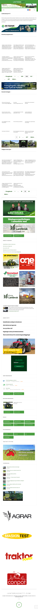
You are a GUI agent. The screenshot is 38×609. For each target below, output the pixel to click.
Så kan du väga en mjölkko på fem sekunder (14, 484)
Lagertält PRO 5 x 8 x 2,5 (18, 403)
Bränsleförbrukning (7, 424)
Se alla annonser (7, 393)
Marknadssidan (27, 421)
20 (29, 191)
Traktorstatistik (18, 421)
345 (22, 76)
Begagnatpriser (7, 421)
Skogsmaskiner (6, 437)
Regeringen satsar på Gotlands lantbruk (9, 249)
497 (9, 79)
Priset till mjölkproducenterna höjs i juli (13, 487)
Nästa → (14, 79)
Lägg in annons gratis (18, 393)
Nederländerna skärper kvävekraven (9, 244)
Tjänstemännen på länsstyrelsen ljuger (13, 466)
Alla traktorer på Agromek (7, 246)
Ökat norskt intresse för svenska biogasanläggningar (12, 251)
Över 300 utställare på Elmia (11, 473)
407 (27, 137)
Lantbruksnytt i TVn (18, 235)
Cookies (19, 598)
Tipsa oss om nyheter (7, 235)
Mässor (16, 424)
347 (31, 76)
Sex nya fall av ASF (7, 328)
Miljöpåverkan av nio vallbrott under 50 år (14, 470)
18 (21, 191)
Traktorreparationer (29, 424)
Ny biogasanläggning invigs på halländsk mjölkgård (15, 480)
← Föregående (8, 76)
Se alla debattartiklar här (13, 311)
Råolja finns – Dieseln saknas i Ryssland (13, 477)
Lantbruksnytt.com (19, 593)
